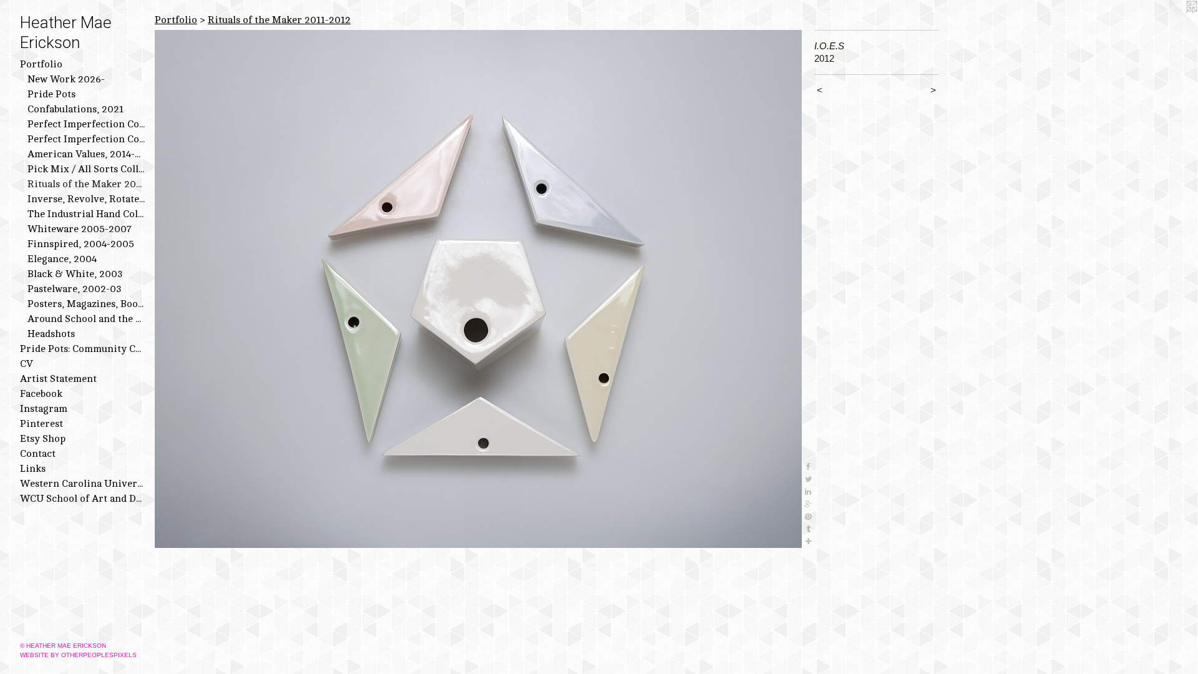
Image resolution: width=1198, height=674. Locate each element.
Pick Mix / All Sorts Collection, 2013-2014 (86, 169)
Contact (38, 453)
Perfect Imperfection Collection (86, 139)
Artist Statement (58, 378)
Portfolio (41, 64)
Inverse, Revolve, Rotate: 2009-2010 (86, 199)
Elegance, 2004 (62, 259)
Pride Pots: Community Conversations (82, 348)
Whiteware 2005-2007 (79, 229)
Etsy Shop (43, 438)
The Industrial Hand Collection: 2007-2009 (86, 214)
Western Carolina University (82, 483)
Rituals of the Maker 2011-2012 (86, 184)
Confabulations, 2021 (75, 109)
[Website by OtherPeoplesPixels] (1173, 25)
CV (26, 363)
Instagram (43, 408)
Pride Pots (51, 94)
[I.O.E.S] (478, 289)
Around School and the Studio (86, 319)
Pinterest (41, 423)
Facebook (41, 393)
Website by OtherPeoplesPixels (78, 655)
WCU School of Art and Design (82, 498)
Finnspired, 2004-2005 (80, 244)
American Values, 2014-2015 (86, 154)
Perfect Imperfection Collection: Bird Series (86, 124)
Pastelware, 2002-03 (74, 289)
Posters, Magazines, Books (86, 304)
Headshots (51, 333)
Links (33, 468)
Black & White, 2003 (75, 274)
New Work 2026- (66, 79)
